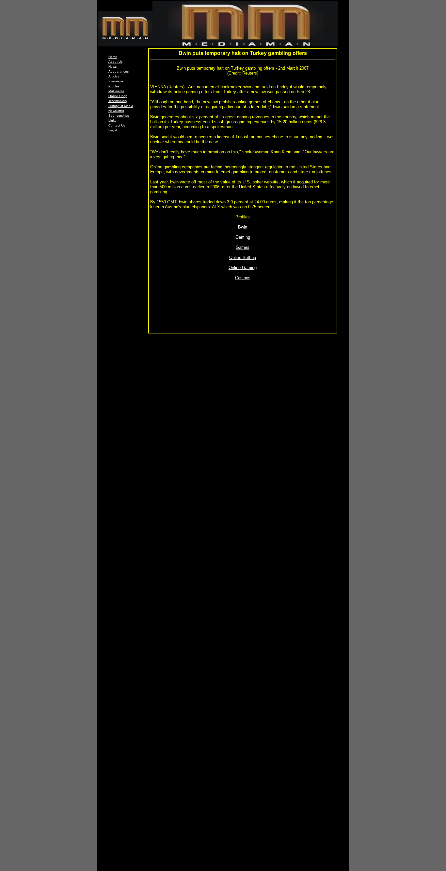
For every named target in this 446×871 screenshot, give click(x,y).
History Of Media (120, 106)
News (112, 66)
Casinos (242, 277)
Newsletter (116, 110)
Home (112, 57)
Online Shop (117, 96)
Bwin (242, 227)
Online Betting (242, 257)
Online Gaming (243, 267)
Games (242, 247)
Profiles (113, 86)
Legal (112, 130)
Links (112, 120)
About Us (115, 61)
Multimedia (116, 91)
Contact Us (116, 125)
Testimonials (117, 101)
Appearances (118, 71)
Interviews (115, 81)
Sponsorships (118, 115)
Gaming (242, 237)
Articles (113, 76)
